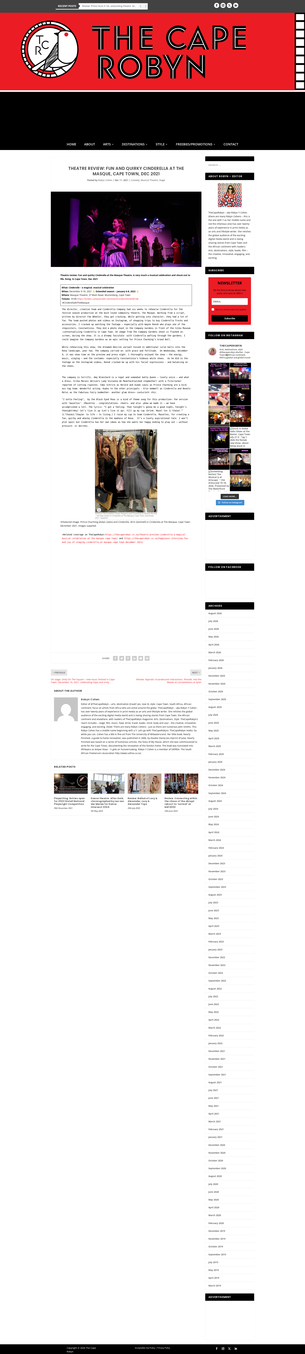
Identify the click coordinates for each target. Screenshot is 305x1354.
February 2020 (216, 1223)
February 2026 (216, 660)
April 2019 (213, 1277)
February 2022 (216, 1035)
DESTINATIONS (133, 144)
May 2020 (213, 1199)
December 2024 (216, 769)
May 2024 (213, 824)
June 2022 (213, 1004)
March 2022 (214, 1027)
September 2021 (217, 1074)
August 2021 (215, 1082)
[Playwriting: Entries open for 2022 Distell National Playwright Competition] (71, 784)
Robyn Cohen (105, 180)
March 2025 (214, 746)
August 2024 (215, 800)
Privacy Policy (163, 1347)
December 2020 (216, 1144)
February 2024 (216, 847)
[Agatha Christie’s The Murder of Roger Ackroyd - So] (219, 459)
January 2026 (215, 667)
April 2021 (213, 1113)
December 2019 (216, 1230)
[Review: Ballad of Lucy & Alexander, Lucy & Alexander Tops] (144, 784)
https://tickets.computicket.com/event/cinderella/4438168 (107, 298)
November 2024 (216, 777)
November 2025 (216, 683)
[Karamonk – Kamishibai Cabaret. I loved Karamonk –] (240, 459)
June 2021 (213, 1097)
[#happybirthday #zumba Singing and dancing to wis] (219, 394)
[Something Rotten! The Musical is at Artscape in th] (219, 480)
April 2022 (213, 1019)
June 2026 (213, 628)
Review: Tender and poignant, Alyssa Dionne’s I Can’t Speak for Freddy (110, 5)
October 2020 (215, 1160)
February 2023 (216, 941)
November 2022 (216, 965)
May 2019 (213, 1270)
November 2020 (216, 1152)
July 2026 (213, 621)
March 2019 (214, 1285)
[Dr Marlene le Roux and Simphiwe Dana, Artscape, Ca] (219, 437)
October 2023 (215, 879)
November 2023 (216, 871)
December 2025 (216, 675)
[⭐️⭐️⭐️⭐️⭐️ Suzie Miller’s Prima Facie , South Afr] (240, 394)
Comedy (135, 180)
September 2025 (217, 699)
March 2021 (214, 1121)
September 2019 (217, 1254)
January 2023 (215, 949)
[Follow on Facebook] (216, 5)
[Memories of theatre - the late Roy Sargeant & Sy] (219, 416)
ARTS (107, 144)
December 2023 (216, 863)
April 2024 (213, 832)
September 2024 (217, 793)
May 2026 (213, 636)
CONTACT (231, 144)
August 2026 (215, 613)
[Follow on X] (229, 5)
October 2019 (215, 1246)
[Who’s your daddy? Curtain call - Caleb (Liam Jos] (219, 373)
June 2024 (213, 816)
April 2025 (213, 738)
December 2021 (216, 1051)
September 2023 (217, 886)
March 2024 (214, 840)
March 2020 (214, 1215)
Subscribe (229, 318)
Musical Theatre (149, 180)
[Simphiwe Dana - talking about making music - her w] (240, 416)
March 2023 (214, 933)
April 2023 (213, 926)
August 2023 (215, 894)
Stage (162, 180)
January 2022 (215, 1043)
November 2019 (216, 1238)
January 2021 (215, 1137)
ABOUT (89, 144)
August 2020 (215, 1176)
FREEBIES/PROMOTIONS (194, 144)
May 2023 (213, 918)
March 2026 (214, 652)
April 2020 (213, 1207)
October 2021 (215, 1066)
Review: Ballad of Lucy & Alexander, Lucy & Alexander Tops (142, 801)
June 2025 (213, 722)
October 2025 (215, 691)
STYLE (160, 144)
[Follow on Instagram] (223, 5)
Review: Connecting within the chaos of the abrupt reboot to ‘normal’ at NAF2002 (181, 803)
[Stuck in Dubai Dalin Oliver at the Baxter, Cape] (240, 437)
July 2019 (213, 1262)
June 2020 (213, 1191)
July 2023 (213, 902)
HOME (71, 144)
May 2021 (213, 1105)
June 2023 (213, 910)
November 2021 (216, 1058)
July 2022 (213, 996)
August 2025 (215, 707)
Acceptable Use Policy (145, 1347)
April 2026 (213, 644)
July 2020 (213, 1184)
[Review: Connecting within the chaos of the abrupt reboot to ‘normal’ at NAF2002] (181, 784)
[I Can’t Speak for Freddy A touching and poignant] (240, 373)
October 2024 (215, 785)
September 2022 (217, 980)
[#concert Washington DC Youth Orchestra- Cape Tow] (240, 480)
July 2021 (213, 1090)
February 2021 (216, 1129)
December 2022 (216, 957)
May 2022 (213, 1011)
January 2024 (215, 855)
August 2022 (215, 988)
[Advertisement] (152, 114)
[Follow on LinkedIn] (235, 5)
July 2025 (213, 714)
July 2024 (213, 808)
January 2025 (215, 761)
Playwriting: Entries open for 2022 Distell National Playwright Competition (69, 801)
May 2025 (213, 730)
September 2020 (217, 1168)
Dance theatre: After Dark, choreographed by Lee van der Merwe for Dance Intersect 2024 (107, 803)
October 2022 (215, 972)
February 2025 (216, 754)
